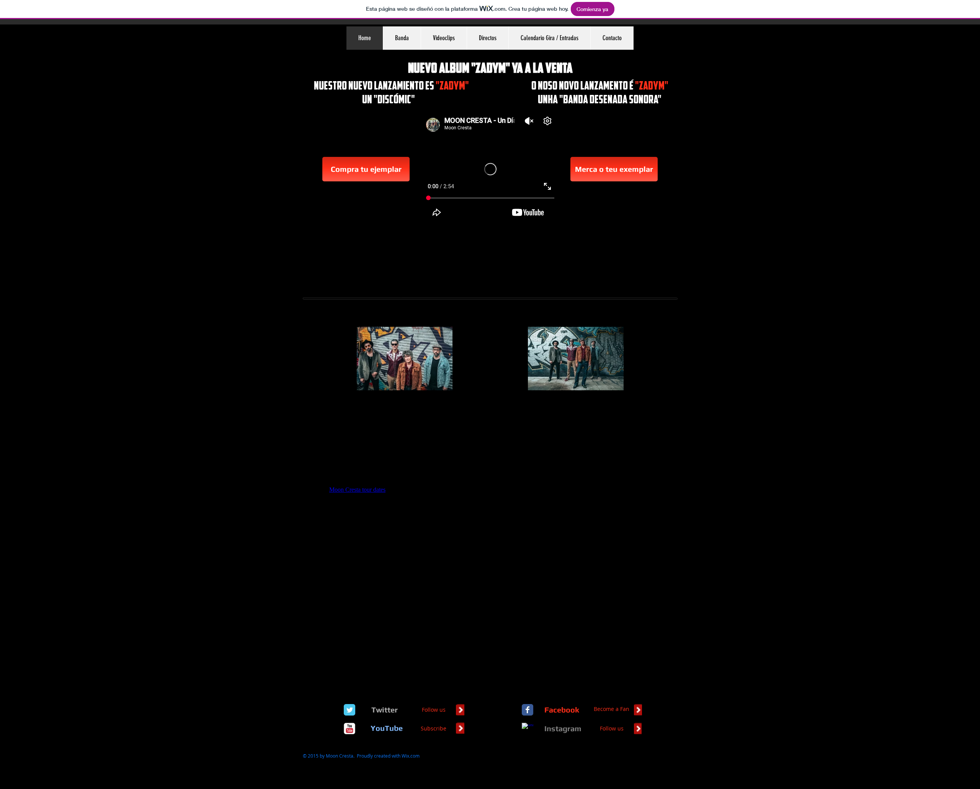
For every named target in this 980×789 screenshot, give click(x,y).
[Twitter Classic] (349, 710)
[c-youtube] (349, 728)
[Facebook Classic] (527, 710)
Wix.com (411, 756)
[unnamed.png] (527, 728)
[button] (402, 38)
